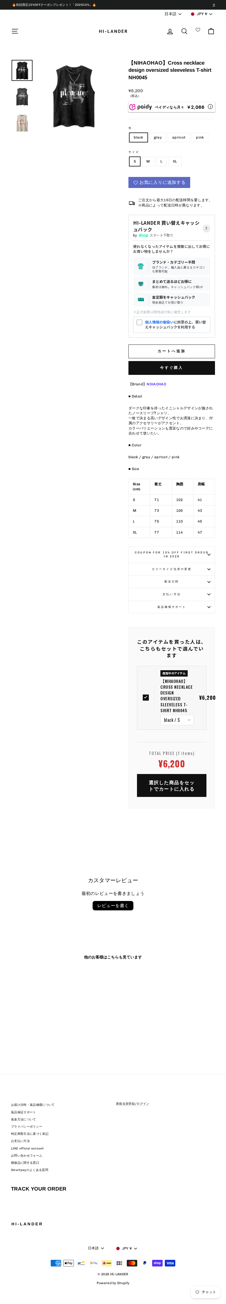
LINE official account (27, 1148)
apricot (178, 137)
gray (158, 137)
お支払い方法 (20, 1141)
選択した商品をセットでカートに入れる (172, 785)
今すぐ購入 (172, 367)
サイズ (133, 152)
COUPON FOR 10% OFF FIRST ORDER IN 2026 (172, 554)
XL (175, 161)
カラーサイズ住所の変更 (172, 569)
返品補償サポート (171, 607)
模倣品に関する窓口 (25, 1163)
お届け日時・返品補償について (33, 1105)
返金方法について (23, 1119)
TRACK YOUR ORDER (38, 1189)
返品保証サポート (23, 1112)
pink (200, 137)
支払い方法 (172, 594)
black (138, 137)
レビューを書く (113, 905)
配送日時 (172, 581)
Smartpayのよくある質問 (29, 1170)
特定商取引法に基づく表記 (30, 1134)
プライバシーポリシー (26, 1126)
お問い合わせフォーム (26, 1155)
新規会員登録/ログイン (132, 1104)
